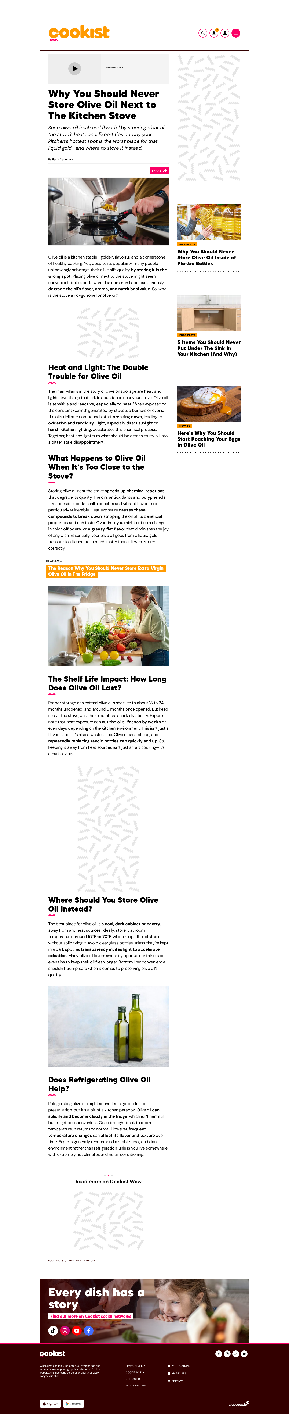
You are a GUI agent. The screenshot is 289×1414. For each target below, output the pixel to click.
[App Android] (73, 1404)
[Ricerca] (202, 33)
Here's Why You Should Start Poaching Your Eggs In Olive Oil (208, 439)
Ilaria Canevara (62, 159)
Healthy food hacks (82, 1260)
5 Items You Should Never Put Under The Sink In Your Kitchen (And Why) (209, 348)
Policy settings (136, 1385)
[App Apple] (50, 1404)
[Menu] (235, 33)
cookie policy (135, 1372)
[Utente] (224, 33)
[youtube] (77, 1331)
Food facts (55, 1260)
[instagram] (65, 1331)
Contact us (133, 1379)
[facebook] (89, 1331)
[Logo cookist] (79, 33)
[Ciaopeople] (239, 1403)
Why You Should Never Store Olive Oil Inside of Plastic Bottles (206, 258)
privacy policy (135, 1366)
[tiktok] (53, 1331)
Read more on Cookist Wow (108, 1181)
